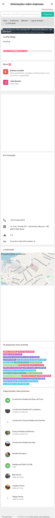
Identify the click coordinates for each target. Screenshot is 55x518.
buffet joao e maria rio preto (13, 367)
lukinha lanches (24, 365)
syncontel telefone (10, 359)
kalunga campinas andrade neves (14, 373)
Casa (5, 21)
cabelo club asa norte (29, 376)
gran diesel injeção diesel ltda (28, 381)
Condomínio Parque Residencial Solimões (28, 420)
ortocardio (32, 370)
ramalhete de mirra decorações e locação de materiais (21, 357)
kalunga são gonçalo (10, 381)
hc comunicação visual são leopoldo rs (16, 384)
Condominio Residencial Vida (23, 442)
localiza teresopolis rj (30, 367)
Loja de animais (37, 21)
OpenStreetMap (9, 254)
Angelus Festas (18, 486)
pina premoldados (9, 370)
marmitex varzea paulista (12, 376)
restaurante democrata (21, 362)
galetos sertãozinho (10, 351)
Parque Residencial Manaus (23, 431)
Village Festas (17, 497)
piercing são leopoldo (37, 378)
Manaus (24, 21)
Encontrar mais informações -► (22, 241)
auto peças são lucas (10, 365)
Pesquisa (47, 14)
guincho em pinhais (37, 365)
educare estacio (24, 378)
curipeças (42, 367)
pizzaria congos (22, 370)
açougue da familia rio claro (12, 354)
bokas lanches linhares (34, 373)
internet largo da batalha (26, 351)
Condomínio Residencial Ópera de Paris (27, 399)
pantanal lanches (36, 362)
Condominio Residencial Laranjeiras (26, 409)
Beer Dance (16, 475)
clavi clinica (42, 359)
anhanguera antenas (43, 376)
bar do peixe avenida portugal (26, 359)
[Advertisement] (27, 121)
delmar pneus (8, 362)
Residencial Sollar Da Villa (22, 464)
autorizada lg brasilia (10, 378)
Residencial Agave (19, 453)
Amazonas (14, 21)
